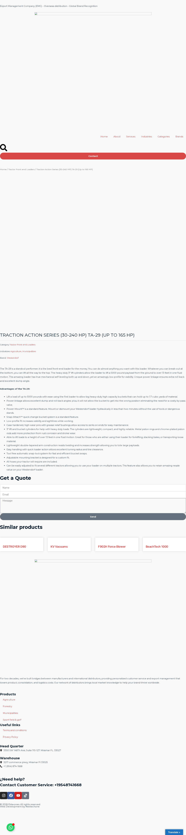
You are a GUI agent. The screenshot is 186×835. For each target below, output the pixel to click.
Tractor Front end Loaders (21, 169)
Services (130, 136)
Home (104, 136)
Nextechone (33, 806)
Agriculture (15, 351)
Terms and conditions (14, 730)
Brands (179, 136)
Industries (146, 136)
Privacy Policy (10, 737)
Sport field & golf (12, 719)
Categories (164, 136)
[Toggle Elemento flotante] (11, 827)
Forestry (7, 706)
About (116, 136)
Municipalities (29, 351)
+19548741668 (68, 785)
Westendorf (13, 358)
